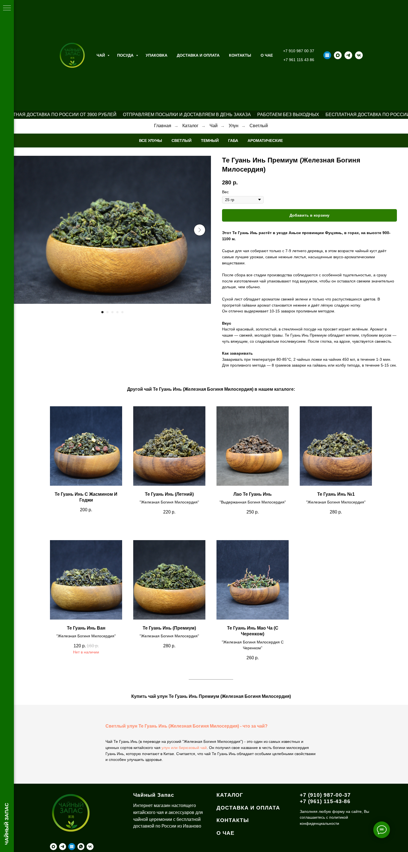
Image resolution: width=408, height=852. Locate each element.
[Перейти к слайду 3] (112, 312)
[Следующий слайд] (199, 230)
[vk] (359, 55)
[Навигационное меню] (7, 8)
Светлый (259, 125)
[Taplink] (327, 55)
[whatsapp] (80, 846)
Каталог (190, 125)
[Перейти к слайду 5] (122, 312)
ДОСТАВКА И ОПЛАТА (248, 808)
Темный (210, 140)
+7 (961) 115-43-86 (325, 801)
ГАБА (233, 140)
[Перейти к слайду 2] (107, 312)
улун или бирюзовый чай (184, 747)
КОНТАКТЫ (232, 820)
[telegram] (348, 55)
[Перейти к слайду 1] (102, 312)
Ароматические (265, 140)
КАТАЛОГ (229, 795)
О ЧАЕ (267, 55)
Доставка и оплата (198, 55)
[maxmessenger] (338, 55)
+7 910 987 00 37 (298, 51)
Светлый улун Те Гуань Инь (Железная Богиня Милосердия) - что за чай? (186, 726)
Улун (233, 125)
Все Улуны (150, 140)
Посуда (126, 55)
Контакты (240, 55)
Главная (162, 125)
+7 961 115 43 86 (298, 59)
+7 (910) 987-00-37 (325, 795)
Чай (101, 55)
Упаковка (156, 55)
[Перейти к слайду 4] (117, 312)
